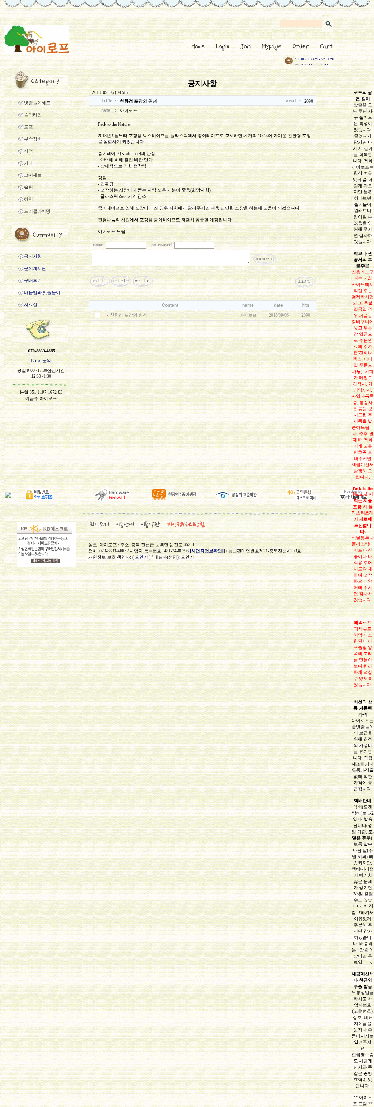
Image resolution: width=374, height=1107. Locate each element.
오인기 (141, 557)
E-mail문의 (41, 360)
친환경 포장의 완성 (128, 315)
